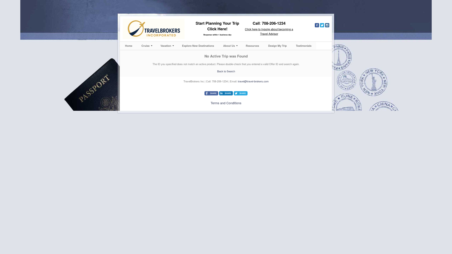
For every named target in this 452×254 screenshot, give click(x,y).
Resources (252, 46)
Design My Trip (277, 46)
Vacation (165, 46)
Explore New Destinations (198, 46)
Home (128, 46)
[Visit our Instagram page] (327, 25)
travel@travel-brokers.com (253, 81)
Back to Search (226, 71)
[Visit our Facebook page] (317, 25)
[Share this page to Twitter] (241, 93)
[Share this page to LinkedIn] (226, 93)
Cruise (145, 46)
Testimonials (303, 46)
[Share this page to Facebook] (211, 93)
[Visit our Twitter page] (322, 25)
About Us (229, 46)
